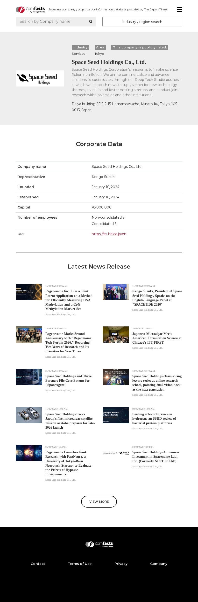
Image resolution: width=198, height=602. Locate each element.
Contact (38, 564)
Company (158, 564)
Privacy (120, 564)
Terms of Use (80, 564)
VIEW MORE (99, 501)
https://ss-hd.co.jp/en (109, 234)
